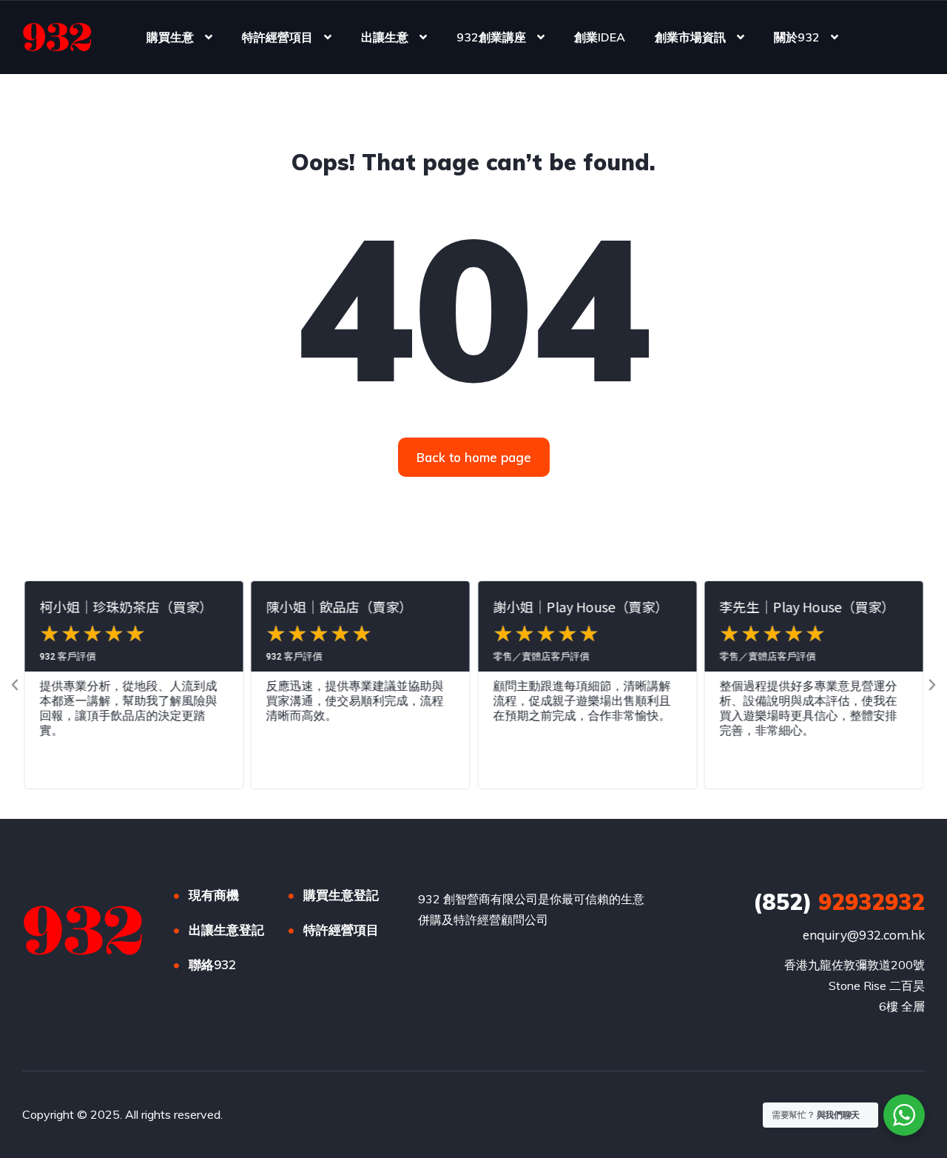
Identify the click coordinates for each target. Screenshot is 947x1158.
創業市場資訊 (690, 37)
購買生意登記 (341, 895)
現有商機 (214, 895)
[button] (14, 684)
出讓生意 (384, 37)
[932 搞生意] (57, 37)
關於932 (797, 37)
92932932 (839, 902)
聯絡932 (212, 964)
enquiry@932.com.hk (864, 935)
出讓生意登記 (226, 929)
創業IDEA (599, 37)
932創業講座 (491, 37)
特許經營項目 (277, 37)
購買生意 (170, 37)
